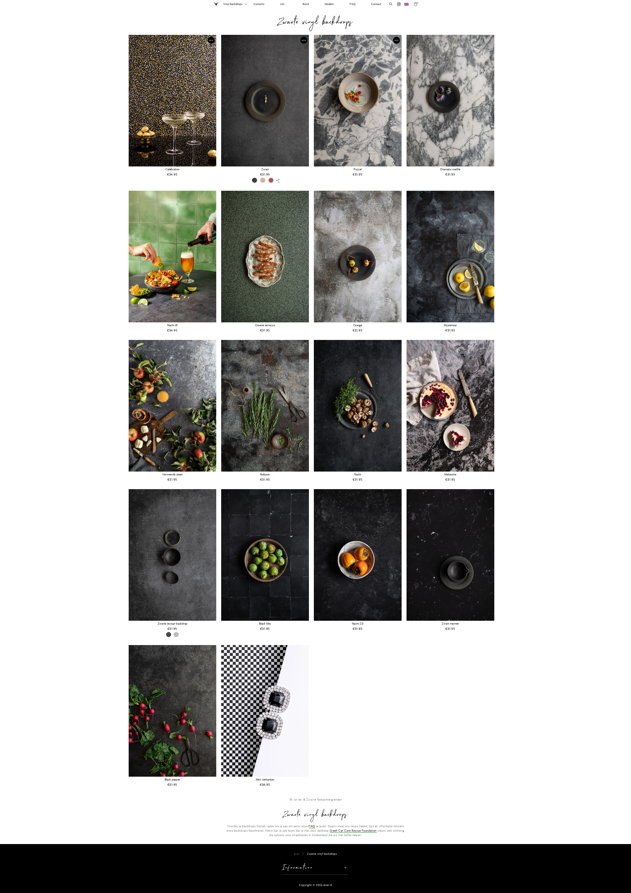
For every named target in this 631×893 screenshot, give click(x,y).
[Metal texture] (176, 634)
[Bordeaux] (271, 180)
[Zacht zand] (262, 180)
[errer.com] (406, 4)
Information (298, 868)
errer (297, 853)
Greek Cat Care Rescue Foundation (353, 830)
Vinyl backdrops (233, 4)
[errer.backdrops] (399, 4)
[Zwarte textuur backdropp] (168, 634)
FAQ (312, 826)
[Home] (216, 4)
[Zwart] (254, 180)
